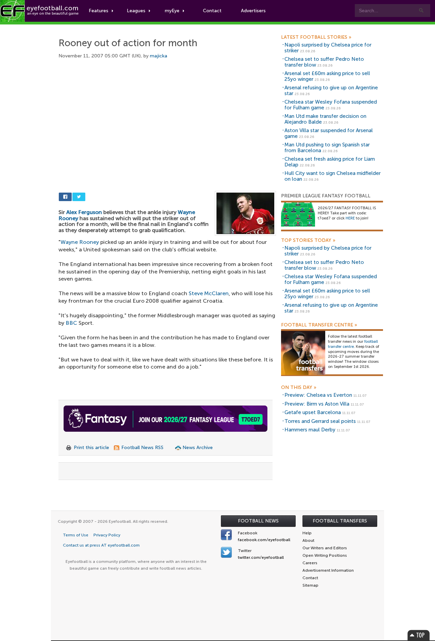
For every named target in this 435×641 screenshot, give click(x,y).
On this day (298, 387)
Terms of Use (75, 535)
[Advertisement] (167, 117)
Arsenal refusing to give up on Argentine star (331, 90)
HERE (350, 218)
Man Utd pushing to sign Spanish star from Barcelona (327, 148)
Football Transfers (340, 521)
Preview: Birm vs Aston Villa (316, 404)
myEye (172, 11)
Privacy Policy (106, 535)
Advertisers (253, 11)
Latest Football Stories (316, 37)
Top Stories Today (308, 240)
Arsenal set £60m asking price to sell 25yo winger (327, 76)
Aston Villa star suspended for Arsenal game (328, 133)
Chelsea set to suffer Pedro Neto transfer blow (324, 62)
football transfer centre (353, 344)
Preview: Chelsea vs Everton (318, 395)
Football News (258, 521)
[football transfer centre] (303, 353)
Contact (212, 11)
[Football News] (40, 11)
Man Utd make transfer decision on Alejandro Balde (325, 119)
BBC (71, 323)
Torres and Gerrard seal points (320, 421)
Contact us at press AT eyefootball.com (101, 545)
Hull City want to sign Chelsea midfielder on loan (332, 176)
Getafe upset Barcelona (312, 412)
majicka (158, 56)
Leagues (136, 11)
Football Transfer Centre (319, 325)
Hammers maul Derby (309, 430)
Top (418, 635)
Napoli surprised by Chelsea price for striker (327, 48)
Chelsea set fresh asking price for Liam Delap (329, 162)
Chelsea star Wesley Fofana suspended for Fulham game (330, 105)
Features (98, 11)
